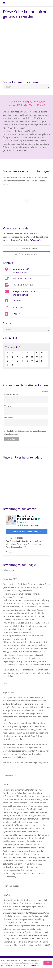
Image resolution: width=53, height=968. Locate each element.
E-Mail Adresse (11, 394)
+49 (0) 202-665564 (22, 278)
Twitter (16, 313)
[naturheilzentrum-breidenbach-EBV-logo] (43, 3)
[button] (4, 3)
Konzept (35, 240)
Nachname (8, 417)
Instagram (17, 307)
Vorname (8, 406)
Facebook (17, 300)
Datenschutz (35, 965)
